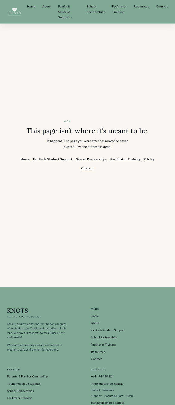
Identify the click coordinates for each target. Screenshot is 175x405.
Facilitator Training (119, 9)
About (46, 6)
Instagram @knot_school (107, 402)
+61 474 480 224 (102, 376)
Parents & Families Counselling (27, 376)
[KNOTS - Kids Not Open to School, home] (14, 12)
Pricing (149, 159)
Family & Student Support (65, 11)
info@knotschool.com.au (107, 383)
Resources (141, 6)
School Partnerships (96, 9)
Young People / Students (24, 383)
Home (31, 6)
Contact (162, 6)
